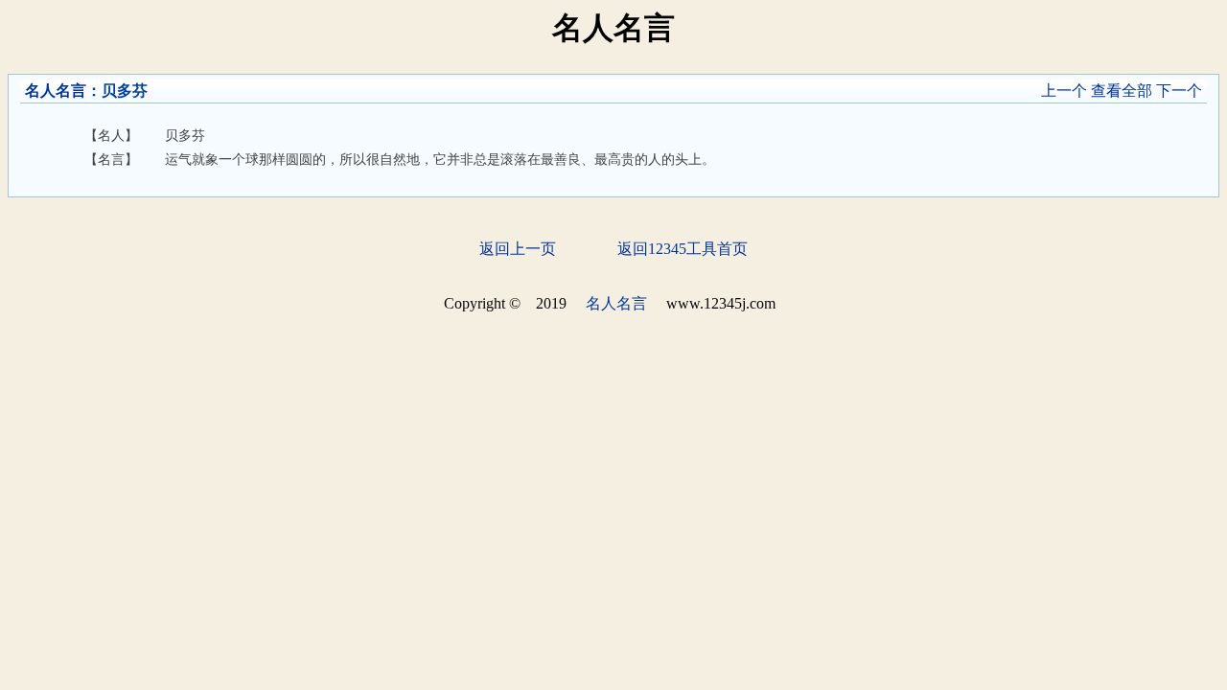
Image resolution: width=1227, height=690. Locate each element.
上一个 (1064, 90)
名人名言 (55, 90)
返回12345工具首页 (682, 249)
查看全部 (1121, 90)
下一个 (1179, 90)
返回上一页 (517, 249)
